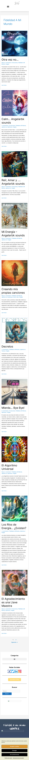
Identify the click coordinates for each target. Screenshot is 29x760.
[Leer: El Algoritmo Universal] (14, 449)
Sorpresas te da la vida (12, 297)
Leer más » (4, 85)
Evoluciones (15, 62)
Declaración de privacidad (18, 758)
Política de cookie (8, 758)
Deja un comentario (6, 62)
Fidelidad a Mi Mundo (21, 125)
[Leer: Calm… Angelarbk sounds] (14, 102)
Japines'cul (4, 127)
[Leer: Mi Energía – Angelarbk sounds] (14, 215)
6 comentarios (5, 410)
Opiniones (9, 127)
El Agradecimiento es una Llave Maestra (13, 602)
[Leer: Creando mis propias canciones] (14, 273)
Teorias (3, 351)
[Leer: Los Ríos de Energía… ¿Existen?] (14, 508)
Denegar (14, 750)
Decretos (7, 346)
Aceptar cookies (14, 746)
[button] (7, 6)
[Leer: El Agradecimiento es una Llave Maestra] (14, 582)
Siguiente (14, 642)
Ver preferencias (14, 754)
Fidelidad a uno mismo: (14, 727)
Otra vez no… (10, 59)
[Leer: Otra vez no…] (14, 43)
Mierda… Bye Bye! (13, 407)
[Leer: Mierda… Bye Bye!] (14, 391)
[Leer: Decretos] (14, 330)
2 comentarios (5, 125)
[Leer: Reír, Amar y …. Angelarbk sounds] (14, 164)
